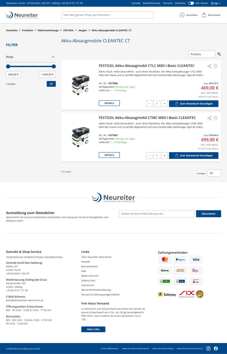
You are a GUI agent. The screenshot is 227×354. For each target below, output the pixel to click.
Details (109, 103)
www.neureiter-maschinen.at (135, 348)
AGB (83, 271)
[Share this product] (209, 66)
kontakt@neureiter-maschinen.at (24, 300)
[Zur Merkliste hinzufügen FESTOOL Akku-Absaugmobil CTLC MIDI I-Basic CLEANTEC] (215, 66)
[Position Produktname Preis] (202, 54)
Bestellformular (151, 3)
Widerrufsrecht (89, 275)
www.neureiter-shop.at (163, 348)
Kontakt (136, 3)
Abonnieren (208, 213)
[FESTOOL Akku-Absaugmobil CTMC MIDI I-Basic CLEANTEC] (80, 137)
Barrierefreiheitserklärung (96, 289)
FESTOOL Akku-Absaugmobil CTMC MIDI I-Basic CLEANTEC (147, 117)
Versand (167, 3)
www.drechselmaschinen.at (190, 348)
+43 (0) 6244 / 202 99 (37, 3)
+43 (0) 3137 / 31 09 (72, 3)
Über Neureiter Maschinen (96, 257)
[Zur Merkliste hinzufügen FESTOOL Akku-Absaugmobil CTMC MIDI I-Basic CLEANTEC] (215, 118)
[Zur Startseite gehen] (22, 15)
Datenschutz (88, 280)
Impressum (87, 285)
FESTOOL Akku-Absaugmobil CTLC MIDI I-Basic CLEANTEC (147, 65)
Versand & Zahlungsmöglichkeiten (100, 294)
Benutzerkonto (89, 266)
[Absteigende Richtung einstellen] (219, 54)
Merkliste (180, 3)
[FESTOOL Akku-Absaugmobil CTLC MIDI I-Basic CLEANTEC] (80, 85)
